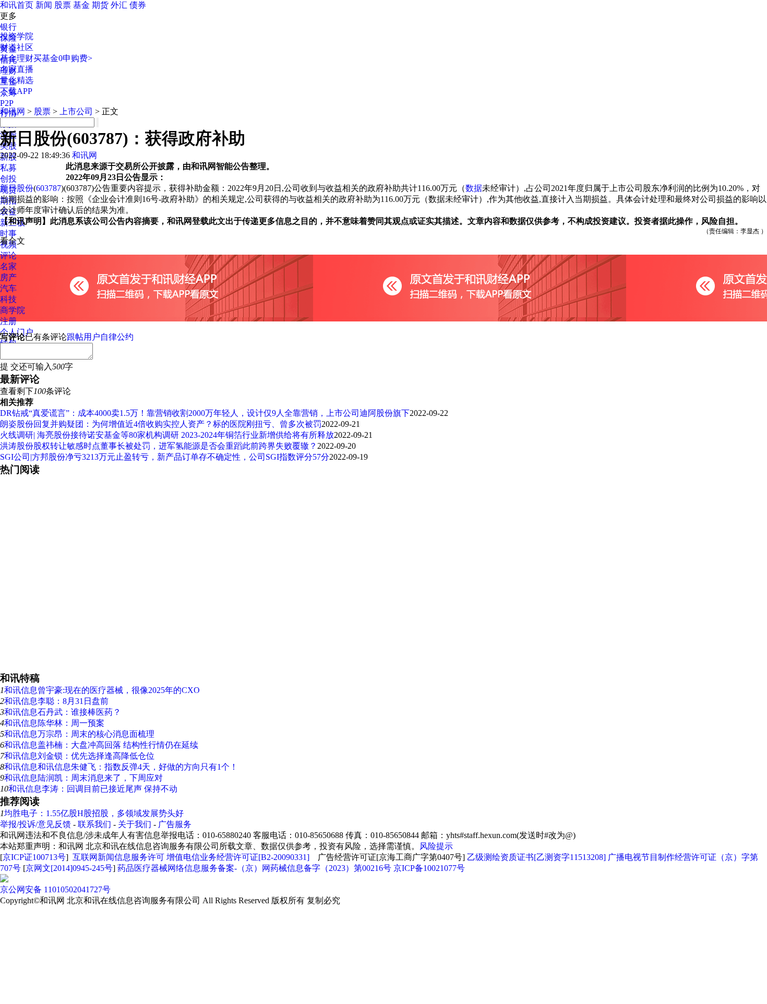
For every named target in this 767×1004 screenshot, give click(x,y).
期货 (100, 5)
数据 (473, 188)
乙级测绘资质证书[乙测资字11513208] (536, 857)
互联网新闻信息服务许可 (118, 857)
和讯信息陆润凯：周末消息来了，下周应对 (83, 777)
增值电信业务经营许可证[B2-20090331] (237, 857)
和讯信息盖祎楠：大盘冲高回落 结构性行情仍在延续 (101, 744)
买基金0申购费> (62, 58)
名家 (8, 266)
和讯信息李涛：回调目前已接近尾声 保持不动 (92, 788)
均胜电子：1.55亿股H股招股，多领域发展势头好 (94, 813)
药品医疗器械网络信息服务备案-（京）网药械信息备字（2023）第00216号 (254, 868)
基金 (81, 5)
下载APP (16, 91)
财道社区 (16, 47)
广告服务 (174, 824)
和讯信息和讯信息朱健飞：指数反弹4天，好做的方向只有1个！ (121, 766)
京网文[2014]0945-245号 (69, 868)
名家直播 (16, 69)
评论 (8, 255)
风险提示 (436, 846)
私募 (8, 167)
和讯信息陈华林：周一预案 (54, 723)
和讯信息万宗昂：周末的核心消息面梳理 (79, 734)
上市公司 (76, 111)
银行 (8, 26)
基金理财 (16, 58)
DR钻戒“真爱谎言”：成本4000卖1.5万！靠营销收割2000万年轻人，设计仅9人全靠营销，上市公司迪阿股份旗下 (205, 413)
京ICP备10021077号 (429, 868)
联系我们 (94, 824)
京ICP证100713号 (34, 857)
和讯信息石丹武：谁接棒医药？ (62, 712)
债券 (137, 5)
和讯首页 (16, 5)
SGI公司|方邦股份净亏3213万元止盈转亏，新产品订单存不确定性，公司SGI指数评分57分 (164, 456)
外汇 (119, 5)
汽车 (8, 288)
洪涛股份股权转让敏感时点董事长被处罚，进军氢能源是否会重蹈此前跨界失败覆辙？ (158, 445)
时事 (8, 233)
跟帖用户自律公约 (100, 336)
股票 (62, 5)
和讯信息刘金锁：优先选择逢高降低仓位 (79, 755)
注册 (8, 321)
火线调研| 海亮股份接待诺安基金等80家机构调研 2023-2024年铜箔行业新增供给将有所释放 (167, 435)
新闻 (43, 5)
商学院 (12, 310)
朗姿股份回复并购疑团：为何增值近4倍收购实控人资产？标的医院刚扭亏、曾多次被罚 (160, 424)
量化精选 (16, 80)
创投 (8, 178)
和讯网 (12, 111)
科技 (8, 299)
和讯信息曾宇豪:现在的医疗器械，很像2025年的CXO (102, 690)
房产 (8, 277)
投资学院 (16, 36)
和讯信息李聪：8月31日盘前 (56, 701)
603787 (48, 188)
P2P (7, 103)
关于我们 (134, 824)
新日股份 (16, 188)
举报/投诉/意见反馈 (35, 824)
